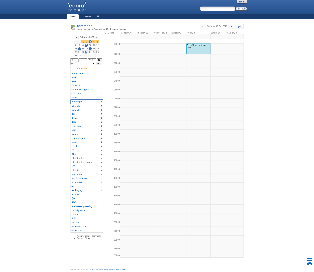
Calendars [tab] (81, 68)
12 (97, 45)
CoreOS (75, 106)
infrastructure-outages (82, 162)
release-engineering (81, 206)
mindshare (76, 182)
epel (73, 130)
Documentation (109, 269)
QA (73, 198)
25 (94, 52)
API (98, 16)
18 (94, 48)
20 (76, 52)
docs (73, 122)
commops (84, 26)
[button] (203, 26)
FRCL (74, 146)
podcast (75, 194)
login (241, 1)
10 (90, 45)
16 (87, 48)
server (74, 214)
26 (97, 52)
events (74, 134)
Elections (76, 126)
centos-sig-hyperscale (82, 89)
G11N (74, 150)
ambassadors (78, 73)
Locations (86, 16)
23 (87, 52)
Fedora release (79, 138)
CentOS (75, 85)
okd (73, 186)
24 (90, 52)
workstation (77, 230)
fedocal (94, 269)
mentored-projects (80, 178)
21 (79, 52)
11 (94, 45)
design (74, 118)
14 (79, 48)
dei (73, 114)
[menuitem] (86, 73)
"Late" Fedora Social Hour (196, 46)
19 (97, 48)
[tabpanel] (86, 152)
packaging (76, 190)
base (74, 81)
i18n (73, 154)
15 (83, 48)
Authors (118, 269)
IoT (73, 166)
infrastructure (78, 158)
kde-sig (75, 170)
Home (73, 16)
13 (76, 48)
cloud (74, 97)
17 (90, 48)
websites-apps (78, 226)
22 (83, 52)
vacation (75, 222)
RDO (74, 202)
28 (79, 55)
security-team (78, 210)
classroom (76, 93)
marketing (76, 174)
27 (76, 55)
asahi (74, 77)
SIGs (74, 218)
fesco (74, 142)
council (75, 110)
